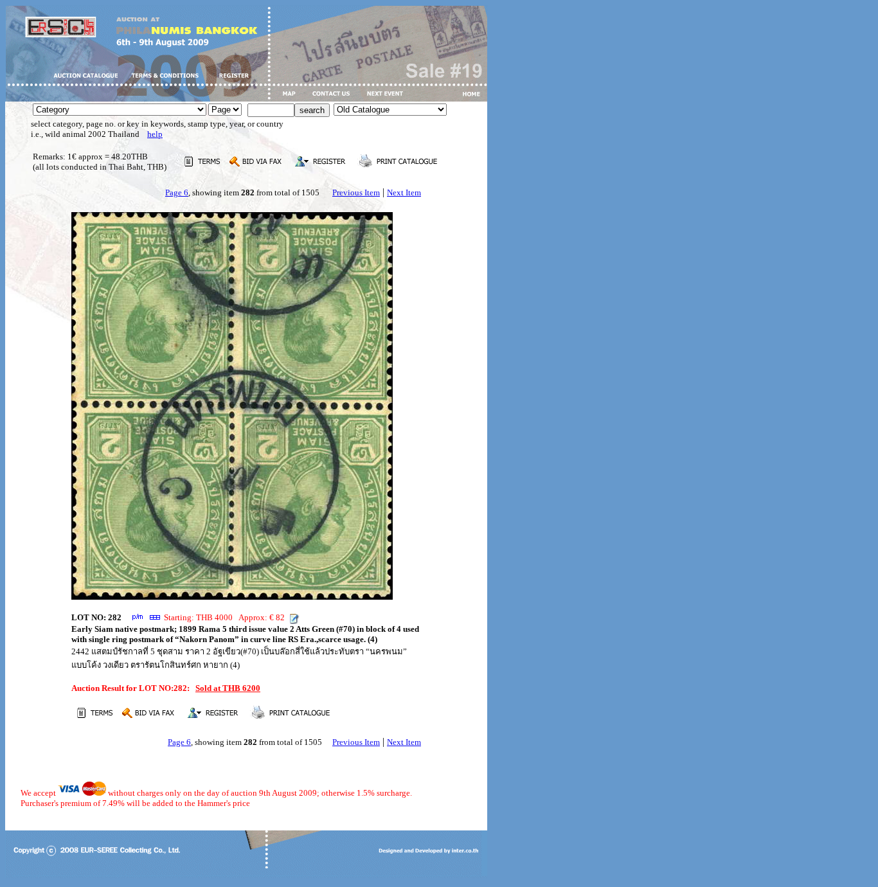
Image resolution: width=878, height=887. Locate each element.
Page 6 (176, 192)
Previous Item (356, 192)
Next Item (404, 192)
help (155, 134)
